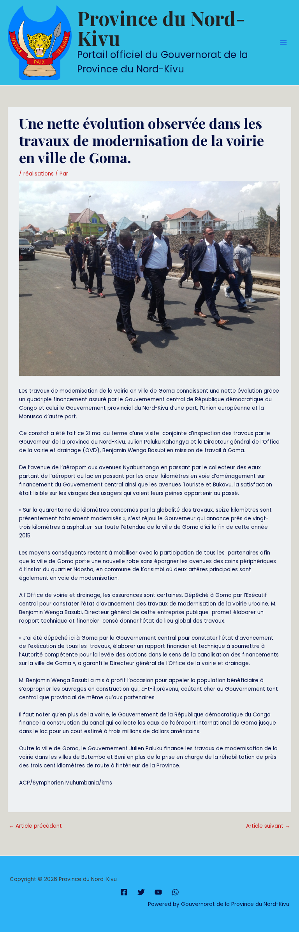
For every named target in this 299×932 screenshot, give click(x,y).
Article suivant (268, 826)
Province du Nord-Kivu (161, 28)
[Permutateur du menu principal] (284, 43)
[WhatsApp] (175, 892)
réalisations (38, 173)
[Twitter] (141, 892)
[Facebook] (124, 892)
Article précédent (35, 826)
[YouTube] (158, 892)
